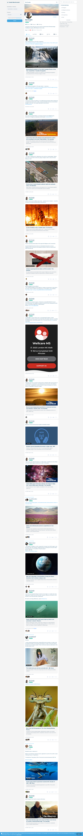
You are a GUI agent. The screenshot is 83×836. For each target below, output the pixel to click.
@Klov (30, 499)
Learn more (18, 834)
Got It (79, 834)
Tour (60, 22)
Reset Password (18, 17)
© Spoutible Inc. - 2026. (64, 26)
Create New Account (14, 2)
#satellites (32, 551)
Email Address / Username (11, 6)
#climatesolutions (49, 117)
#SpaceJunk (27, 551)
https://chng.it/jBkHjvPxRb (33, 305)
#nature (38, 684)
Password (8, 12)
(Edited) (35, 628)
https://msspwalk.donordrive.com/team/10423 (33, 322)
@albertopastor (32, 543)
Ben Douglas (28, 2)
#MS (52, 320)
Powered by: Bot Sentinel (64, 25)
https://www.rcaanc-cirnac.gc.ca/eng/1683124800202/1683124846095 (38, 289)
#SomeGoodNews (28, 759)
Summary (27, 22)
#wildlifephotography (39, 44)
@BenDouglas (28, 21)
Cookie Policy (62, 23)
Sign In (14, 20)
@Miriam (30, 746)
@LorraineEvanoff (32, 637)
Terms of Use (64, 22)
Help (66, 23)
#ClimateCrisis (44, 598)
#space (35, 551)
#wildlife (35, 684)
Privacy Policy (69, 22)
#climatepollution (28, 104)
